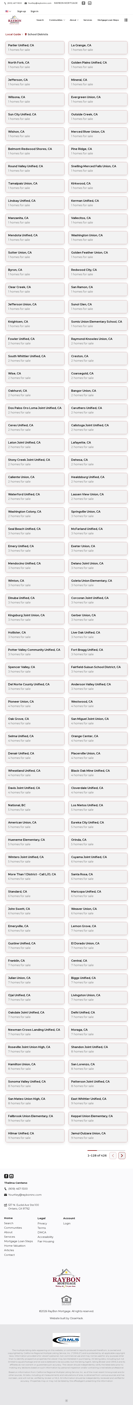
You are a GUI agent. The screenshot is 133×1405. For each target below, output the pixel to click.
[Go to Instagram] (90, 3)
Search (40, 20)
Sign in (34, 11)
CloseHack (76, 1318)
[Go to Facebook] (83, 3)
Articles (9, 1250)
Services (87, 20)
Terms (42, 1228)
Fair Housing (46, 1241)
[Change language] (8, 11)
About (73, 20)
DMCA (42, 1232)
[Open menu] (126, 20)
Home (8, 1218)
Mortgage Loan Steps (108, 20)
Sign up (21, 11)
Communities (56, 20)
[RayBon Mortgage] (66, 1278)
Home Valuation (14, 1245)
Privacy (42, 1223)
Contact (9, 1254)
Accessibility (45, 1237)
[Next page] (121, 1155)
